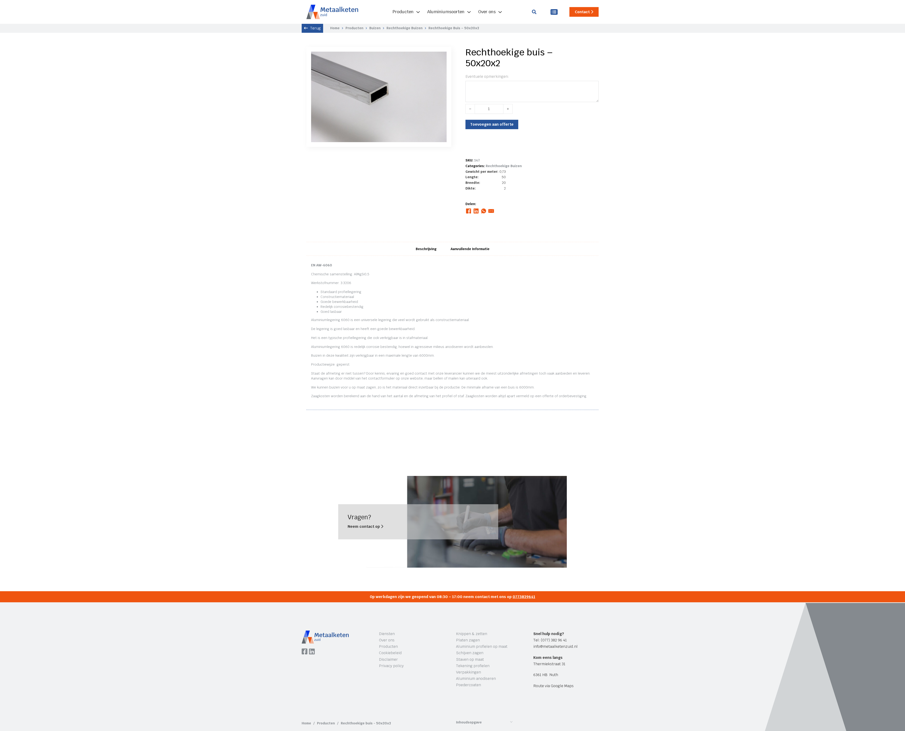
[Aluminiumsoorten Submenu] (469, 12)
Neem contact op (364, 526)
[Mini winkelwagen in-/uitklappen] (554, 12)
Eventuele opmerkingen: (487, 76)
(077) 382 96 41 (554, 640)
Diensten (387, 633)
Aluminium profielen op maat (481, 646)
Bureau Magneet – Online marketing (373, 706)
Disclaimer (388, 659)
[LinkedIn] (476, 211)
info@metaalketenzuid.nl (555, 646)
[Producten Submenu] (418, 12)
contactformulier (381, 378)
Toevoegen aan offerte (492, 124)
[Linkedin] (312, 652)
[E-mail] (491, 211)
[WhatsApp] (484, 211)
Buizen (375, 28)
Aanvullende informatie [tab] (470, 249)
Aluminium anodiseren (476, 678)
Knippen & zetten (471, 633)
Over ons (487, 11)
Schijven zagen (469, 652)
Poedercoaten (468, 684)
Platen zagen (468, 640)
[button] (440, 58)
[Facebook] (468, 211)
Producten (403, 11)
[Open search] (534, 12)
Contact (582, 11)
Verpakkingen (468, 672)
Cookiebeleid (390, 652)
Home (335, 28)
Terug (315, 28)
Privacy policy (391, 665)
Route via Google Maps (553, 685)
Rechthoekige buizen (405, 28)
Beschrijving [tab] (426, 249)
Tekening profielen (473, 665)
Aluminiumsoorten (446, 11)
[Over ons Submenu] (500, 12)
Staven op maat (470, 659)
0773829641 (524, 596)
